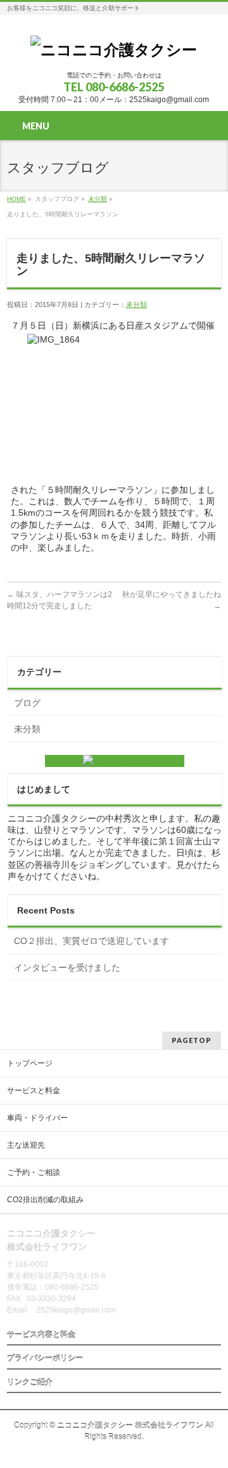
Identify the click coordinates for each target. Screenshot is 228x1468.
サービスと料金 (33, 1090)
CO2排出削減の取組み (45, 1199)
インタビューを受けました (67, 967)
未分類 (97, 198)
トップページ (30, 1063)
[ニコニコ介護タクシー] (113, 49)
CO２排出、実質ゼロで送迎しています (91, 941)
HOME (16, 198)
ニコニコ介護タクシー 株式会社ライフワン (130, 1425)
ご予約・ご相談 (33, 1172)
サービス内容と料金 (41, 1334)
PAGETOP (192, 1040)
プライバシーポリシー (45, 1358)
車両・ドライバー (37, 1117)
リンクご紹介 (30, 1382)
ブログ (27, 703)
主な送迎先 (26, 1145)
